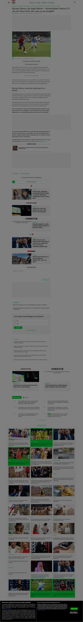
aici (18, 615)
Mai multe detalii (8, 608)
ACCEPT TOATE (74, 608)
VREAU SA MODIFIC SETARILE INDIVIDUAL (74, 612)
